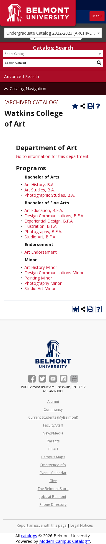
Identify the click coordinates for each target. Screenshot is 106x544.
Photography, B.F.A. (43, 231)
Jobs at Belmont (53, 496)
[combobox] (53, 33)
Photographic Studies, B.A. (49, 195)
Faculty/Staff (53, 425)
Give (53, 480)
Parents (53, 441)
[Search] (99, 63)
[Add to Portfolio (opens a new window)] (75, 106)
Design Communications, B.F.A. (54, 215)
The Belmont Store (53, 488)
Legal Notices (81, 525)
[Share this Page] (83, 106)
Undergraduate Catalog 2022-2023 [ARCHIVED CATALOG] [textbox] (54, 33)
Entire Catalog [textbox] (14, 54)
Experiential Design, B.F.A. (49, 221)
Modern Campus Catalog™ (64, 541)
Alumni (53, 401)
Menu (97, 16)
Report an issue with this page (42, 525)
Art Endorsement (40, 252)
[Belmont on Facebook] (32, 379)
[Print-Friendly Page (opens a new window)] (90, 106)
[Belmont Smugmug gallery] (74, 379)
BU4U (53, 449)
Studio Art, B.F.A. (40, 237)
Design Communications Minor (54, 272)
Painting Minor (38, 278)
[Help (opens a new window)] (98, 106)
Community (53, 409)
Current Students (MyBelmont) (53, 417)
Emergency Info (53, 464)
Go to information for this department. (53, 156)
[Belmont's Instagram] (63, 379)
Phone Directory (53, 504)
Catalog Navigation (28, 88)
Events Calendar (53, 472)
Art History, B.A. (39, 184)
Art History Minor (40, 267)
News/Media (53, 433)
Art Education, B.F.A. (43, 210)
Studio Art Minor (40, 288)
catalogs (29, 535)
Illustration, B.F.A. (40, 226)
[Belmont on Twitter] (42, 379)
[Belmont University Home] (53, 354)
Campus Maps (53, 456)
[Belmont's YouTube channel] (53, 379)
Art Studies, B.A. (39, 190)
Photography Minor (43, 283)
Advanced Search (21, 76)
